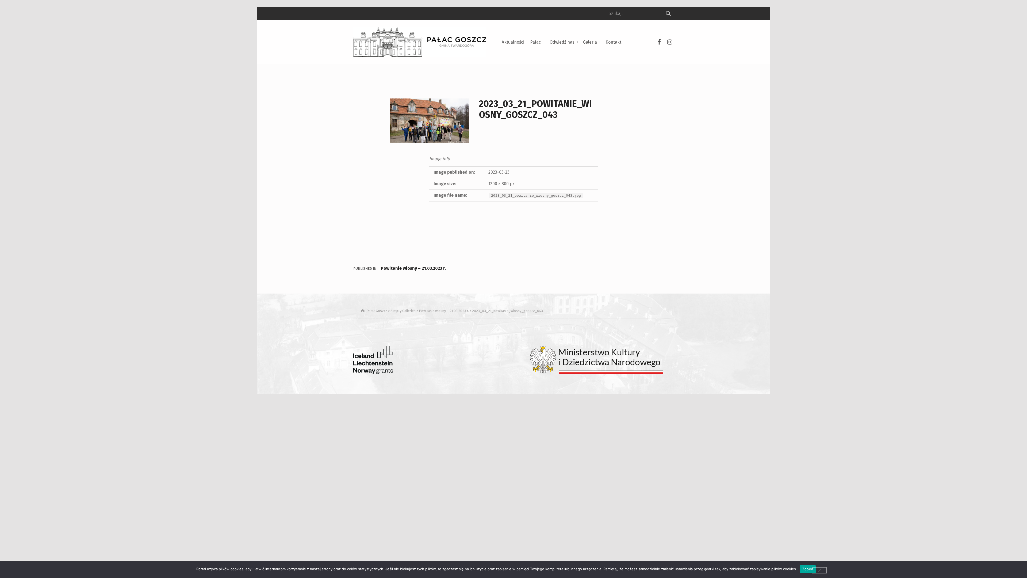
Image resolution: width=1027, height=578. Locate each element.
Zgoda (807, 569)
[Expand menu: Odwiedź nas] (577, 42)
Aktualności (513, 42)
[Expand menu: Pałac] (544, 42)
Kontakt (613, 42)
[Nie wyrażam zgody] (819, 570)
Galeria (590, 42)
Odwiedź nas (562, 42)
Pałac (535, 42)
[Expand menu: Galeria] (600, 42)
